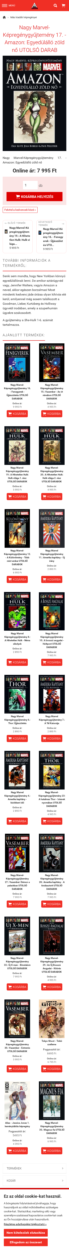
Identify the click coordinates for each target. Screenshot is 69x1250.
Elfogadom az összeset (26, 1242)
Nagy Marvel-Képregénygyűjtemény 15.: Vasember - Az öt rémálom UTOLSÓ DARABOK (51, 392)
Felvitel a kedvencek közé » (20, 209)
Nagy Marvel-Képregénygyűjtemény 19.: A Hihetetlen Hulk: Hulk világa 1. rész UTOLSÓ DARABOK (17, 474)
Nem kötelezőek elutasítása (26, 1232)
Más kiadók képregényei (23, 17)
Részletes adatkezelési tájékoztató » (25, 1224)
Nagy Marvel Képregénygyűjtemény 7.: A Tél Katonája (52, 720)
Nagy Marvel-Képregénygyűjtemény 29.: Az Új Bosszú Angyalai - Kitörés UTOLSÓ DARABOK (51, 965)
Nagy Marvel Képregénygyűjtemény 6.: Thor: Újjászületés (17, 720)
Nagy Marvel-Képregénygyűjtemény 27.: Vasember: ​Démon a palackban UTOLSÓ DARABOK (17, 882)
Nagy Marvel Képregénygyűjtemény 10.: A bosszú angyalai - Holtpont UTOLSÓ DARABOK (51, 640)
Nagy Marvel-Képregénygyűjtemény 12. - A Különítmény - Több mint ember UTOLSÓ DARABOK (17, 557)
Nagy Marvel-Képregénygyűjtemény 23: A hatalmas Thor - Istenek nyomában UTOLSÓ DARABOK (52, 799)
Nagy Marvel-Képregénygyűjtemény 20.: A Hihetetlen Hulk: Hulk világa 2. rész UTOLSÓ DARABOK (51, 474)
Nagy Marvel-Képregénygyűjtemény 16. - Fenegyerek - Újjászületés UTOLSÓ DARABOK (17, 392)
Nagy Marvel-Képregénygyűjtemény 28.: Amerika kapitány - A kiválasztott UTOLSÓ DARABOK (52, 882)
